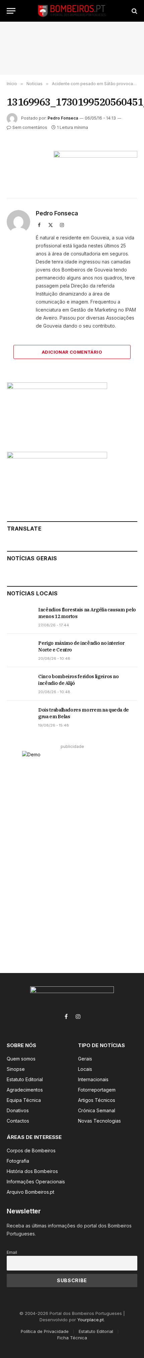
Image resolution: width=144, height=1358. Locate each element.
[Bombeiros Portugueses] (72, 11)
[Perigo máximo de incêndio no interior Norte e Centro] (19, 650)
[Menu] (11, 10)
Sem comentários (29, 127)
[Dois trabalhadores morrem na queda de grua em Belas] (19, 717)
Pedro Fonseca (63, 118)
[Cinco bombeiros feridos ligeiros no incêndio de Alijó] (19, 683)
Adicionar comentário (72, 352)
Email (12, 1252)
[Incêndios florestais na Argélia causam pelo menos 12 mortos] (19, 617)
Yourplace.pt (90, 1319)
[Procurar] (133, 10)
